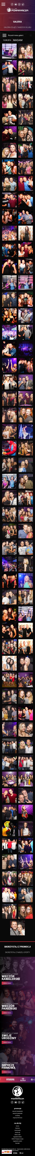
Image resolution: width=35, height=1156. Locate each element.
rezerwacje (18, 1130)
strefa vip (17, 1132)
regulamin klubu (17, 1136)
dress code (17, 1134)
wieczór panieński (17, 1113)
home (17, 1126)
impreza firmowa (17, 1117)
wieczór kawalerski (17, 1111)
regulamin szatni (17, 1141)
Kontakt (17, 1143)
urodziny (17, 1115)
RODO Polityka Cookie (17, 1139)
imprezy (17, 1128)
